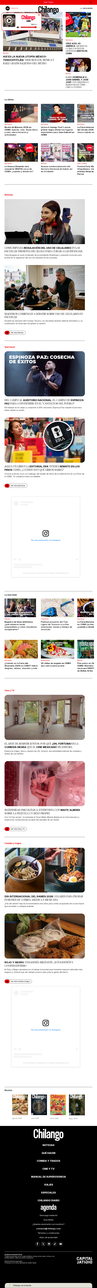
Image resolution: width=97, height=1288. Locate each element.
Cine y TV (9, 690)
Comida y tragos (13, 843)
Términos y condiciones (48, 1233)
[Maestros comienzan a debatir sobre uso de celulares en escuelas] (45, 287)
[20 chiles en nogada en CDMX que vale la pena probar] (57, 649)
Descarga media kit (48, 1215)
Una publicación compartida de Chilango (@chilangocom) (46, 573)
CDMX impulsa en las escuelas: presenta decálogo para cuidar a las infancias (43, 249)
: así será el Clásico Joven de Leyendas (77, 48)
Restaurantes (45, 660)
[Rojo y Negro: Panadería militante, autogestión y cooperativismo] (45, 936)
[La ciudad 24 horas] (39, 1104)
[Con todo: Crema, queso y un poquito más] (20, 1104)
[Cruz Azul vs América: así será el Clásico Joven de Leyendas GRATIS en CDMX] (78, 24)
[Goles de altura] (77, 1105)
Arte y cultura (82, 163)
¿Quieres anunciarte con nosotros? (48, 1224)
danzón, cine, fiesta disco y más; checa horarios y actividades (21, 131)
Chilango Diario (48, 1200)
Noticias (6, 53)
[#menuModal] (8, 8)
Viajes (48, 1184)
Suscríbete (48, 1220)
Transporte (44, 619)
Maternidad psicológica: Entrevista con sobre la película (42, 811)
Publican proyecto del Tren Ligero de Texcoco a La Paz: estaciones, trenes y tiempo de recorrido (56, 626)
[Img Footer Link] (48, 1208)
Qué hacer (69, 40)
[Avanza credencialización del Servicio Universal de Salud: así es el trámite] (57, 152)
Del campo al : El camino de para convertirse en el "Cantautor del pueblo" (44, 401)
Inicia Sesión (87, 8)
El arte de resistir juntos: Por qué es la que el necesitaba (41, 745)
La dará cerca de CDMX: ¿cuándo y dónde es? (19, 169)
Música (68, 73)
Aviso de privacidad (48, 1237)
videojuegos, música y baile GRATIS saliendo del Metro (28, 60)
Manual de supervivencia (48, 1176)
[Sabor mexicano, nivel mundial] (58, 1104)
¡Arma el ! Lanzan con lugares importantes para (57, 131)
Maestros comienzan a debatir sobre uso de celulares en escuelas (44, 315)
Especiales (48, 1192)
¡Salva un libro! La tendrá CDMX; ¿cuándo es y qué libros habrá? (42, 468)
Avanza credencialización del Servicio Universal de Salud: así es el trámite (56, 169)
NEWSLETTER (14, 8)
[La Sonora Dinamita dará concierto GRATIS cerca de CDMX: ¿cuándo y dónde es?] (21, 152)
